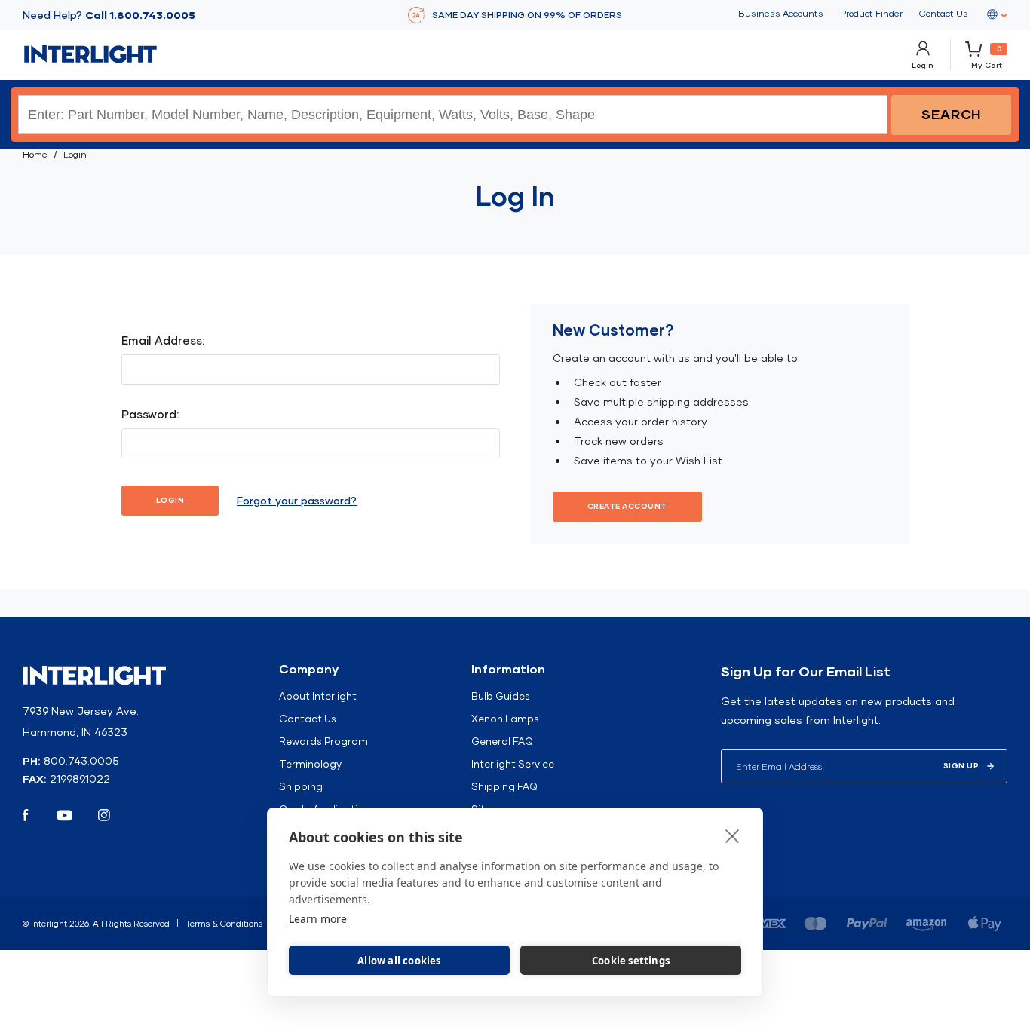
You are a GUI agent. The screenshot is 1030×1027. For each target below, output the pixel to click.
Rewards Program (323, 741)
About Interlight (318, 696)
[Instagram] (104, 815)
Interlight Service (512, 764)
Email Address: (162, 340)
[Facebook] (25, 815)
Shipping (301, 786)
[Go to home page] (90, 54)
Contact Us (943, 13)
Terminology (310, 764)
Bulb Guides (500, 696)
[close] (732, 835)
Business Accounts (780, 13)
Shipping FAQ (504, 786)
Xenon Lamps (505, 719)
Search (951, 114)
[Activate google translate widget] (996, 15)
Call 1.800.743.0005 (140, 15)
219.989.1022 (80, 779)
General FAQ (502, 741)
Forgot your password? (297, 500)
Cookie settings (631, 960)
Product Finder (871, 13)
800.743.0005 (81, 761)
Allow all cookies (398, 960)
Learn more (318, 919)
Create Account (627, 506)
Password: (150, 414)
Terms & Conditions (223, 923)
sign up (961, 766)
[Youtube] (64, 815)
